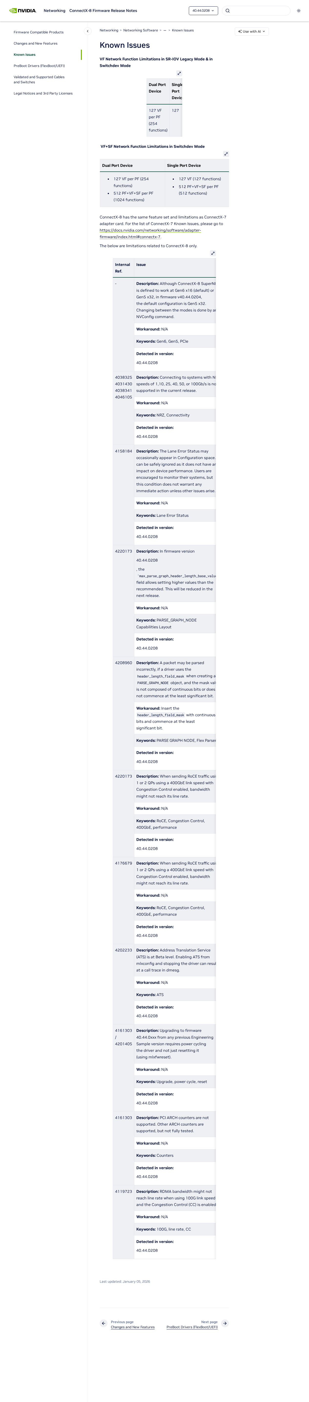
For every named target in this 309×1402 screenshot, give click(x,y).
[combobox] (256, 10)
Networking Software (140, 30)
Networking (54, 10)
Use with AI (252, 31)
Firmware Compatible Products (39, 32)
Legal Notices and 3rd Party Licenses (43, 93)
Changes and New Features (35, 43)
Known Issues (24, 55)
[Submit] (228, 11)
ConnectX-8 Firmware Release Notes (103, 10)
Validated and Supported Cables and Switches (39, 80)
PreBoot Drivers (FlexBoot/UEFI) (39, 66)
